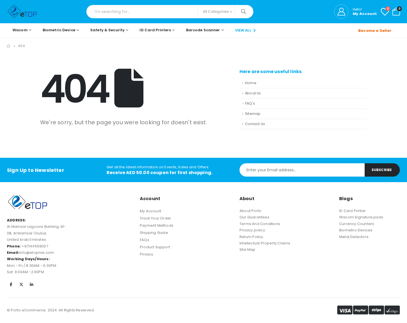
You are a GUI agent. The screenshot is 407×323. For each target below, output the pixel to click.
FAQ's (250, 103)
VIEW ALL (243, 30)
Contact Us (255, 124)
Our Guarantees (254, 217)
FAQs (144, 239)
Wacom (20, 30)
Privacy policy (252, 230)
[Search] (244, 11)
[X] (21, 284)
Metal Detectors (354, 236)
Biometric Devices (355, 230)
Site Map (247, 249)
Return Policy (251, 236)
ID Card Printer (352, 210)
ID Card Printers (155, 30)
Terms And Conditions (259, 223)
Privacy (146, 254)
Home (250, 83)
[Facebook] (11, 284)
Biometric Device (59, 30)
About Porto (250, 210)
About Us (253, 93)
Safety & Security (107, 30)
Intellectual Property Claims (264, 243)
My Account (150, 211)
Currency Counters (356, 223)
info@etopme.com (36, 252)
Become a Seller (374, 30)
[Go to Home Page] (8, 46)
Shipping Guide (154, 232)
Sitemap (253, 113)
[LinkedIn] (31, 284)
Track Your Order (155, 218)
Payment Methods (156, 225)
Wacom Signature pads (361, 217)
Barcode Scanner (203, 30)
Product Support (155, 247)
